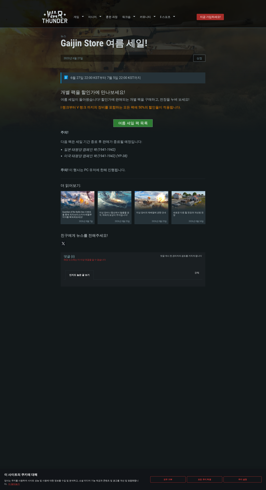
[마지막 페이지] (68, 282)
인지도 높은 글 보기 (79, 275)
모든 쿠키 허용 (204, 479)
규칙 (197, 272)
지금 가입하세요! (210, 16)
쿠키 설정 (242, 479)
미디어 (92, 16)
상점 (199, 58)
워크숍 (126, 16)
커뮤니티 (145, 16)
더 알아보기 (14, 483)
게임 (76, 16)
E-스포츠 (165, 16)
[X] (63, 243)
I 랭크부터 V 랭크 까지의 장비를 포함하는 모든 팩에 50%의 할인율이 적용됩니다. (121, 107)
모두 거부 (168, 479)
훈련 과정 (112, 16)
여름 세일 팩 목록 (133, 123)
